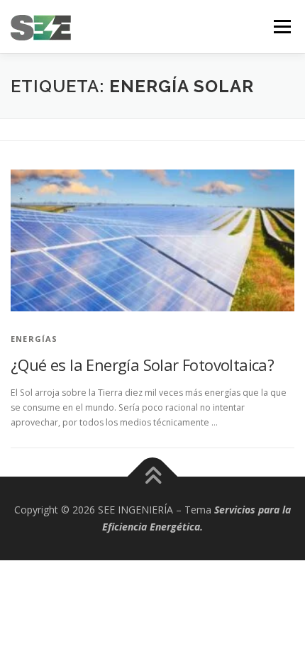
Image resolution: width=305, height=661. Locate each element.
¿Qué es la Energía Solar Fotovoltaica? (142, 364)
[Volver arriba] (153, 477)
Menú (281, 27)
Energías (34, 338)
